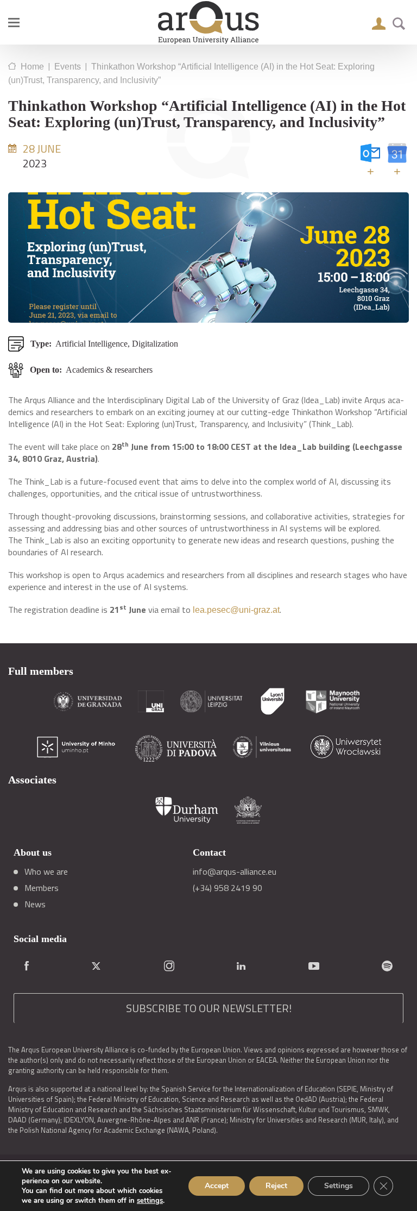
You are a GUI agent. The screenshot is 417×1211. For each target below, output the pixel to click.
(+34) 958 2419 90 (227, 887)
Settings (338, 1186)
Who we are (46, 871)
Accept (217, 1186)
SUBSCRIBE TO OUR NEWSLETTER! (209, 1008)
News (35, 904)
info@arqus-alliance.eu (234, 871)
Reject (276, 1186)
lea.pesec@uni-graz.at (236, 609)
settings (150, 1201)
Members (41, 887)
